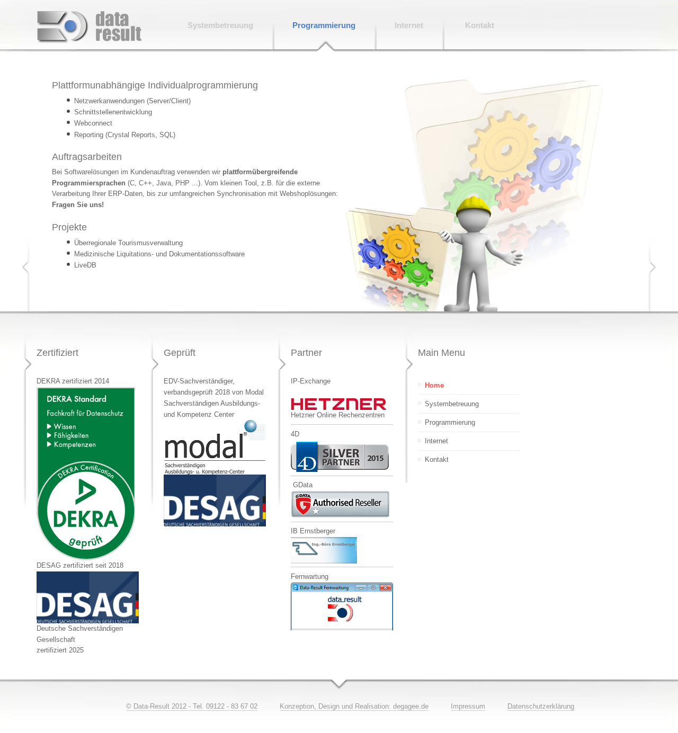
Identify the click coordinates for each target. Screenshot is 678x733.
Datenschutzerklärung (540, 706)
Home (434, 385)
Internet (436, 441)
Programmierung (450, 422)
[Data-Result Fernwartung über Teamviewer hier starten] (342, 628)
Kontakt (437, 459)
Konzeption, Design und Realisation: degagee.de (354, 706)
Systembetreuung (452, 404)
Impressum (468, 706)
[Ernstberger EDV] (324, 561)
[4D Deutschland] (340, 469)
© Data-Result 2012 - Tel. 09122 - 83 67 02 (191, 706)
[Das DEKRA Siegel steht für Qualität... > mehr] (86, 558)
